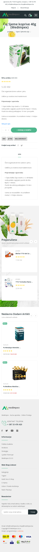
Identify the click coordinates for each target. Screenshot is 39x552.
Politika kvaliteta (7, 444)
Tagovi (4, 476)
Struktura (5, 448)
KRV (4, 139)
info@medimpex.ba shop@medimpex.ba (19, 526)
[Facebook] (18, 145)
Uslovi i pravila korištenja (10, 486)
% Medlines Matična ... (11, 386)
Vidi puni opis (6, 124)
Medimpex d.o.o (7, 458)
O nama (4, 483)
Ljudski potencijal (7, 455)
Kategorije (5, 472)
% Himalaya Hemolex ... (12, 348)
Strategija (5, 451)
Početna (10, 32)
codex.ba (20, 531)
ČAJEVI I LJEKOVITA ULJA (22, 32)
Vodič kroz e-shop (8, 479)
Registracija (24, 8)
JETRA (10, 139)
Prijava (13, 8)
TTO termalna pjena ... (24, 282)
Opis (19, 154)
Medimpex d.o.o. (15, 528)
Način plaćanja (7, 490)
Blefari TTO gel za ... (23, 254)
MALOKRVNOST (20, 139)
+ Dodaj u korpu (24, 130)
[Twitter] (21, 145)
